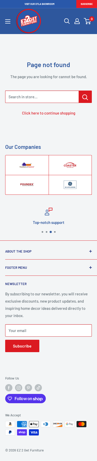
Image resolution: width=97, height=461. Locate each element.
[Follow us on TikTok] (38, 387)
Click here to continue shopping (48, 113)
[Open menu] (7, 21)
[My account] (77, 21)
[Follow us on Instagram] (18, 387)
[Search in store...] (85, 97)
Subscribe (87, 4)
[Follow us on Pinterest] (28, 387)
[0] (87, 21)
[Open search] (67, 21)
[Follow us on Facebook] (8, 387)
